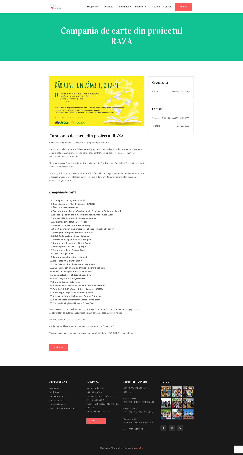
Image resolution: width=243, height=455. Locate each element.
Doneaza (183, 7)
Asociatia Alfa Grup (95, 388)
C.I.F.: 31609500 (94, 392)
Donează (95, 421)
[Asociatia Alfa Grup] (55, 6)
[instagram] (180, 428)
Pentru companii (56, 400)
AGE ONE (138, 448)
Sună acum (58, 347)
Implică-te (54, 392)
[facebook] (163, 428)
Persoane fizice (56, 396)
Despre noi (54, 388)
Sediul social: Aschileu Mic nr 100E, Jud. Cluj (102, 406)
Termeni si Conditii (57, 404)
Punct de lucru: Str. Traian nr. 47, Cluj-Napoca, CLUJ (101, 398)
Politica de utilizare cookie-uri (62, 408)
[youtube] (172, 428)
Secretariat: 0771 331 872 (98, 411)
